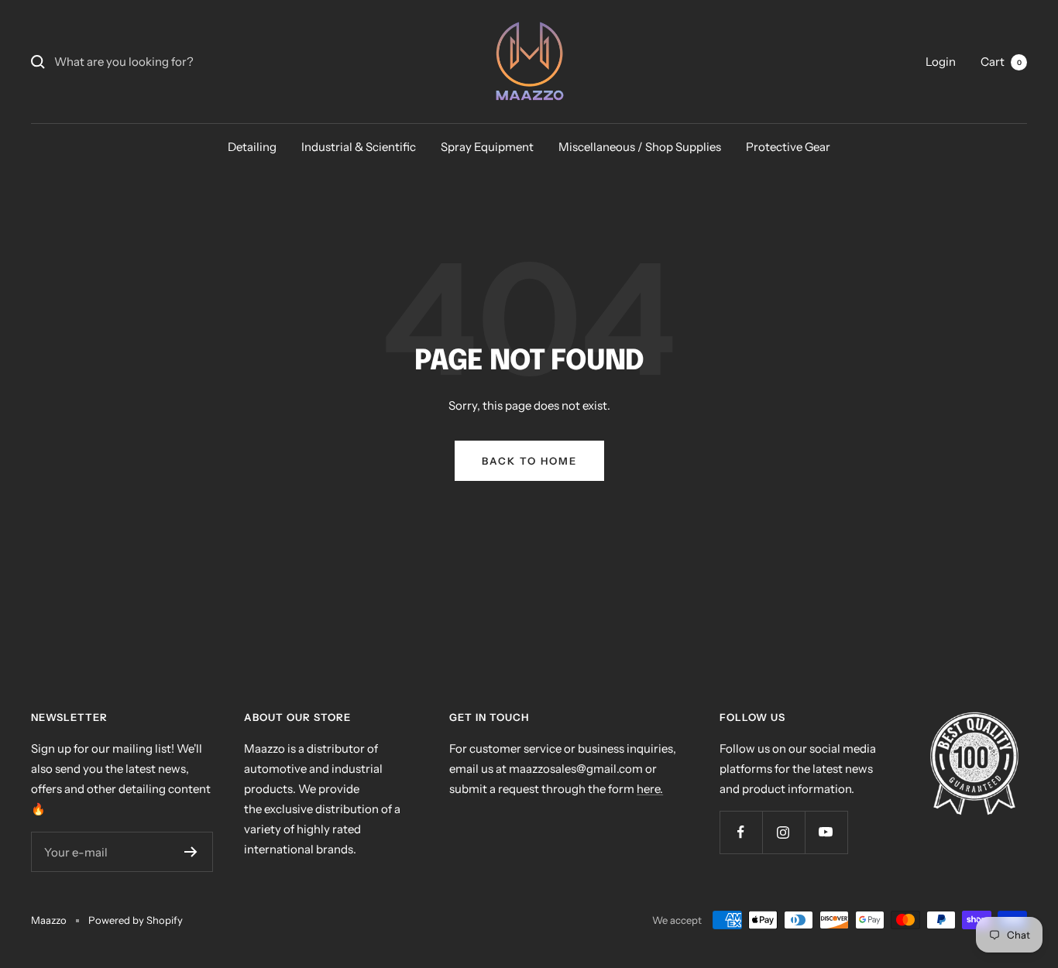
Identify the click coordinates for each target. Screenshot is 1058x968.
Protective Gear (788, 146)
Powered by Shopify (135, 920)
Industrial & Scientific (358, 146)
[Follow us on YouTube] (826, 832)
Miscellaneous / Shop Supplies (639, 146)
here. (650, 788)
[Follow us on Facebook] (741, 832)
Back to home (529, 461)
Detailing (252, 146)
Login (941, 61)
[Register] (191, 851)
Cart (1001, 61)
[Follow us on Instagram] (783, 832)
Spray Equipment (487, 146)
